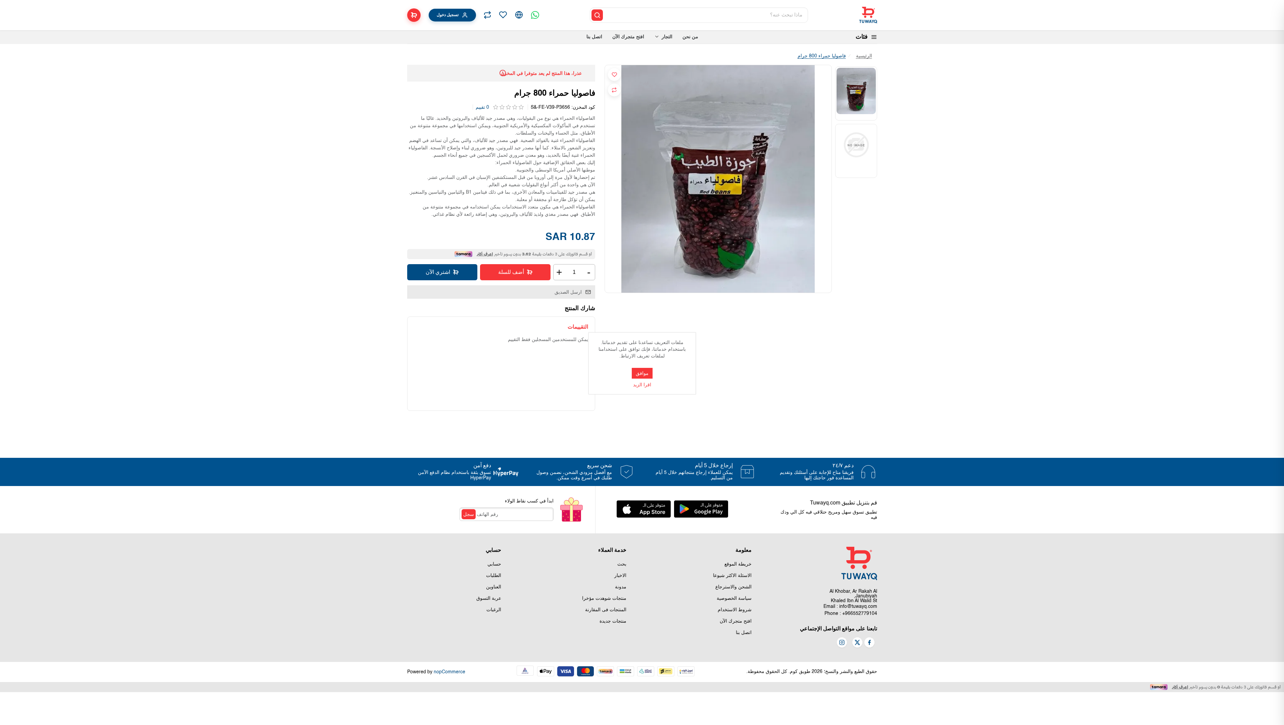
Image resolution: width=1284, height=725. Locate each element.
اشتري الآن (438, 272)
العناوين (493, 587)
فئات (862, 37)
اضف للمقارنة (614, 90)
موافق (642, 373)
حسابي (494, 564)
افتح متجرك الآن (736, 621)
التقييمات (578, 327)
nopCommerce (449, 672)
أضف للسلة (511, 272)
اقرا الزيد (642, 385)
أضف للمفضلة (614, 74)
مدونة (620, 587)
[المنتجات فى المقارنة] (487, 15)
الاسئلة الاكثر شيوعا (732, 575)
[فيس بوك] (869, 643)
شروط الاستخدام (735, 610)
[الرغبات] (503, 15)
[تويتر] (857, 643)
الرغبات (493, 610)
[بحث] (597, 15)
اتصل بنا (744, 632)
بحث (621, 564)
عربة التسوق (488, 598)
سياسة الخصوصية (734, 598)
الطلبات (493, 575)
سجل (468, 514)
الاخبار (620, 575)
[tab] (578, 327)
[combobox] (706, 15)
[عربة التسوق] (414, 15)
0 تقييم (482, 107)
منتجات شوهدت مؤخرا (604, 598)
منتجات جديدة (613, 621)
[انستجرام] (842, 643)
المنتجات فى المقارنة (605, 610)
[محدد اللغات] (519, 15)
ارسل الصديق (568, 292)
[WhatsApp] (535, 15)
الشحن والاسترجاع (733, 587)
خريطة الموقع (738, 564)
